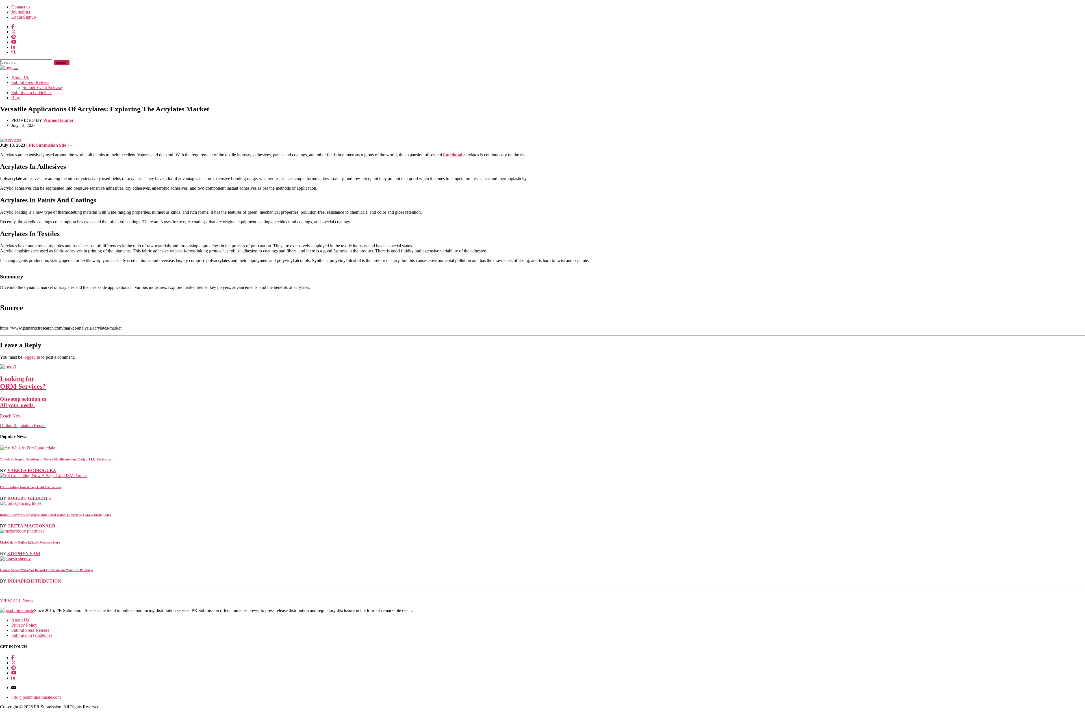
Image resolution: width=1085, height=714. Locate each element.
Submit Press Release (30, 82)
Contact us (20, 7)
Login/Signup (23, 17)
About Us (20, 77)
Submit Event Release (42, 87)
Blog (15, 97)
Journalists (20, 12)
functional (452, 154)
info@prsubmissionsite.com (36, 697)
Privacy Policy (24, 625)
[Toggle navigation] (16, 69)
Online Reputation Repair (23, 401)
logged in (31, 357)
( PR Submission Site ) (47, 145)
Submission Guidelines (31, 92)
